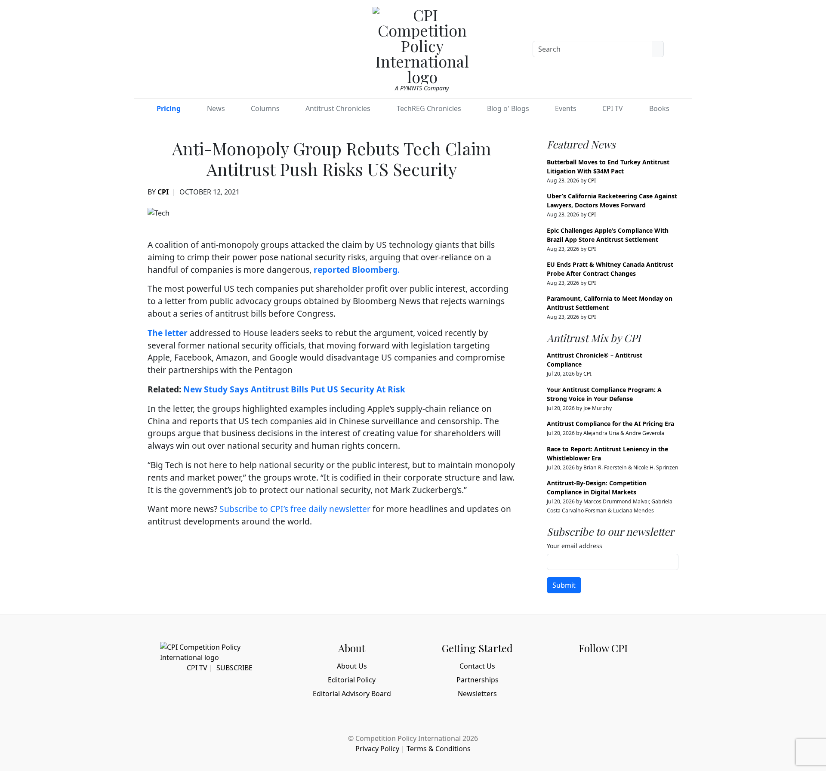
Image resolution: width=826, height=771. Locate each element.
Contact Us (477, 666)
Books (659, 108)
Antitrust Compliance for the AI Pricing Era (610, 423)
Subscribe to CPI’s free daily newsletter (294, 509)
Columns (265, 108)
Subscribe (234, 667)
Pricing (169, 108)
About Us (352, 666)
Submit (564, 585)
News (216, 108)
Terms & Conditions (439, 748)
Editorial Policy (352, 680)
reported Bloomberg (356, 269)
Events (565, 108)
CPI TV (612, 108)
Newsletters (477, 693)
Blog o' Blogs (508, 108)
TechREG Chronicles (429, 108)
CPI (163, 192)
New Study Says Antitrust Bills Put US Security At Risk (294, 389)
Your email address (574, 546)
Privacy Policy (377, 748)
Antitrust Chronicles (337, 108)
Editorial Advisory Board (352, 693)
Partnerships (477, 680)
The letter (168, 333)
